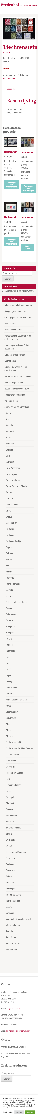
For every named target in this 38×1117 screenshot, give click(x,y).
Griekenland (11, 614)
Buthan (9, 492)
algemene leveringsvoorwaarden (17, 1031)
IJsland (9, 644)
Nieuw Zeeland (12, 754)
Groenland (10, 620)
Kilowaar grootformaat (14, 354)
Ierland (9, 638)
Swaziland (10, 870)
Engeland (10, 547)
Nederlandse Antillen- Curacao (19, 748)
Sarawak (10, 809)
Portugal (10, 797)
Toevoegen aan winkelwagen (11, 184)
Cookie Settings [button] (8, 1112)
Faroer (9, 559)
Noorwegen (11, 760)
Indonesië (10, 651)
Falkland (10, 553)
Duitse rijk (10, 529)
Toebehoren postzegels (14, 394)
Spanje (9, 833)
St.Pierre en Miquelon (16, 852)
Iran (8, 657)
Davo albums (10, 323)
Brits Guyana (11, 474)
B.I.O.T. (9, 437)
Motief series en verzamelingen (18, 376)
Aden (8, 413)
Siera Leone (11, 815)
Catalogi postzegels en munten (18, 317)
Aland (8, 419)
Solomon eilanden (14, 827)
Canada (9, 498)
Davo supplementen (13, 329)
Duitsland (10, 535)
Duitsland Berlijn (13, 541)
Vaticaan (10, 913)
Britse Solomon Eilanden (17, 486)
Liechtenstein (9, 78)
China (8, 510)
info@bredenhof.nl (13, 1008)
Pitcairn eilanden (13, 785)
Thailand (10, 882)
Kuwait (9, 705)
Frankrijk (10, 577)
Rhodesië (10, 803)
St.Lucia (10, 846)
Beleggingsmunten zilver (15, 311)
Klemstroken (10, 361)
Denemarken (11, 523)
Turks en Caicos (13, 900)
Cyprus (9, 516)
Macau (9, 724)
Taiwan (9, 876)
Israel (8, 663)
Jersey (9, 681)
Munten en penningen (13, 382)
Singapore (10, 821)
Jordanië (10, 693)
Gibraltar (10, 596)
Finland (9, 571)
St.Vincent (10, 858)
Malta (8, 730)
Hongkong (10, 632)
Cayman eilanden (13, 504)
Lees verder (27, 247)
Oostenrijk (10, 766)
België (9, 455)
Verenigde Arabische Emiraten (19, 919)
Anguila (9, 425)
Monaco (9, 736)
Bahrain (9, 449)
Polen (8, 791)
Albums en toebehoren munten (18, 305)
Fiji (7, 565)
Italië (8, 669)
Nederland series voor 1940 (16, 388)
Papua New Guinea (14, 772)
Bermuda (10, 462)
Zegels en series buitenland (16, 407)
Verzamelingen (11, 401)
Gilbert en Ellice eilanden (17, 602)
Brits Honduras (13, 480)
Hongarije (10, 626)
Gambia (9, 590)
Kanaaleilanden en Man (16, 699)
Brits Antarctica (13, 468)
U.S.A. (9, 907)
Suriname (10, 864)
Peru (8, 779)
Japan (8, 675)
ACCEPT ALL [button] (29, 1112)
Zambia (9, 931)
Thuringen (10, 888)
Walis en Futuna (13, 925)
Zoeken (8, 278)
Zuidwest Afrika (13, 943)
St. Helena (10, 840)
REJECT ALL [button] (19, 1112)
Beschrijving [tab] (11, 89)
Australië (10, 431)
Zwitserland (11, 949)
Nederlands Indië (13, 742)
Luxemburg (11, 718)
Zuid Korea (11, 937)
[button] (31, 22)
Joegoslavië (11, 687)
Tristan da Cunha (13, 894)
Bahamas (10, 443)
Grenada (10, 608)
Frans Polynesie (13, 584)
